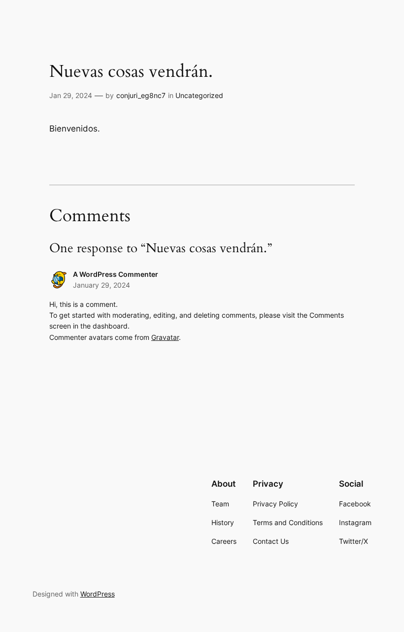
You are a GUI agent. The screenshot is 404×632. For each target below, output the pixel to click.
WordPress (97, 594)
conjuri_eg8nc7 (141, 95)
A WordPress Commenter (115, 274)
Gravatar (165, 337)
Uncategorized (199, 95)
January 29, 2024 (101, 285)
